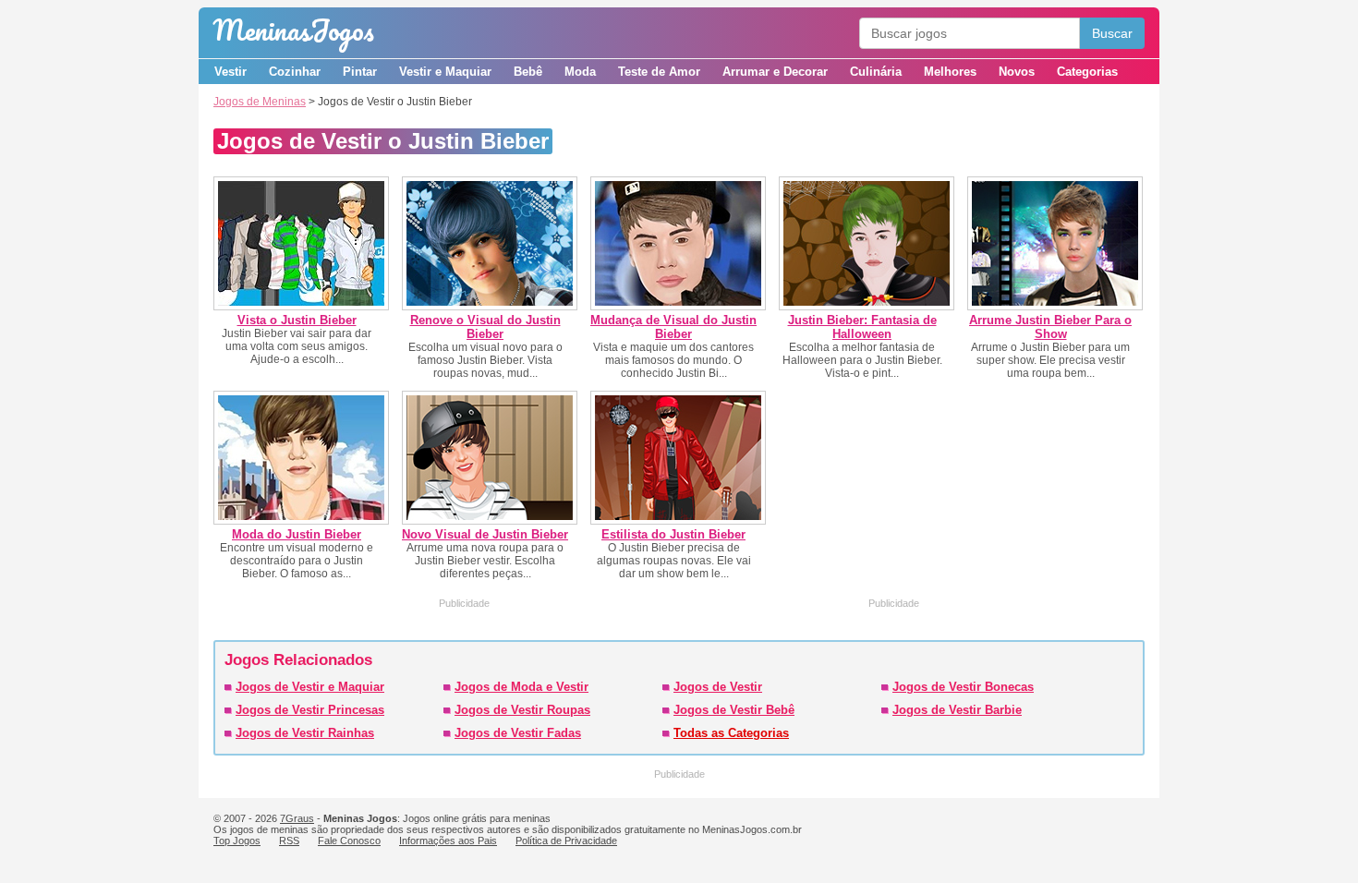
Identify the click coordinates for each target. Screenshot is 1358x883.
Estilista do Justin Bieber (673, 534)
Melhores (950, 72)
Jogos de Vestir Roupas (522, 710)
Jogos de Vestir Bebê (733, 710)
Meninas (293, 30)
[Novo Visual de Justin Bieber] (489, 520)
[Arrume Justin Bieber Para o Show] (1055, 306)
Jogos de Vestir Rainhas (305, 733)
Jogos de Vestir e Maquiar (310, 687)
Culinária (876, 72)
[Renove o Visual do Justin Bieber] (489, 306)
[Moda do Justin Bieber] (301, 520)
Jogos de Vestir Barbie (957, 710)
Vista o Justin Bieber (297, 320)
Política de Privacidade (566, 840)
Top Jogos (237, 840)
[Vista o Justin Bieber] (301, 306)
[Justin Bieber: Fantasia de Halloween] (866, 306)
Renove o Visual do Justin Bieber (485, 327)
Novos (1017, 72)
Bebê (528, 72)
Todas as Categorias (731, 733)
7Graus (297, 818)
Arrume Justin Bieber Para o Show (1050, 327)
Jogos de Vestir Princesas (310, 710)
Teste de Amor (659, 72)
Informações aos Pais (448, 840)
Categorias (1087, 72)
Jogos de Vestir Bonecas (963, 687)
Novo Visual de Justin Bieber (485, 534)
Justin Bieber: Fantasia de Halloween (862, 327)
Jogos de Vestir (717, 687)
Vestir (230, 72)
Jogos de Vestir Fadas (518, 733)
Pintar (360, 72)
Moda (580, 72)
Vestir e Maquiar (445, 72)
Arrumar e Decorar (775, 72)
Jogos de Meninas (259, 101)
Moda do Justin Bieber (296, 534)
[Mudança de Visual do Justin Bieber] (678, 306)
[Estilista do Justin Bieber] (678, 520)
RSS (289, 840)
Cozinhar (295, 72)
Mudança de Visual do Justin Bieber (673, 327)
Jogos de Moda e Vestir (521, 687)
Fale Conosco (349, 840)
